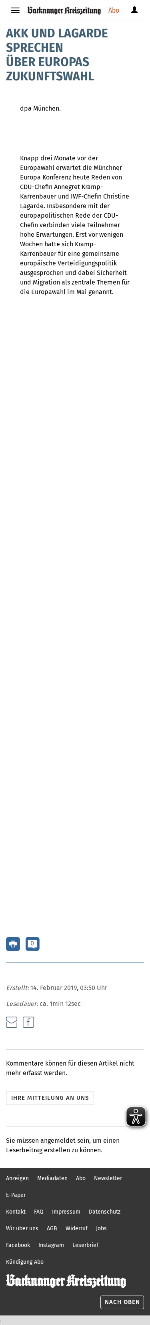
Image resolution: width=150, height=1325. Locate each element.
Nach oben (122, 1302)
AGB (52, 1228)
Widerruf (77, 1228)
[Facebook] (28, 1022)
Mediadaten (52, 1178)
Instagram (51, 1245)
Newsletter (108, 1178)
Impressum (66, 1211)
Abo (113, 10)
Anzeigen (17, 1178)
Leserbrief (85, 1245)
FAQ (39, 1211)
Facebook (18, 1245)
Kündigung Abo (25, 1262)
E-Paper (16, 1195)
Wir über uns (22, 1228)
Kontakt (16, 1211)
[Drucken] (13, 943)
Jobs (101, 1228)
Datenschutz (104, 1211)
